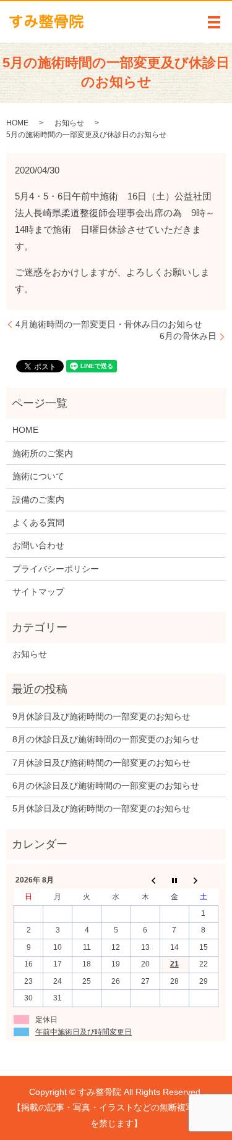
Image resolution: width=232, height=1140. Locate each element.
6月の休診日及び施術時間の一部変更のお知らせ (105, 785)
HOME (17, 123)
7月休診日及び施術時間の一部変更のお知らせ (101, 763)
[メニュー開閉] (214, 22)
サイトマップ (38, 592)
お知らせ (69, 123)
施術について (38, 476)
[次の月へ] (203, 881)
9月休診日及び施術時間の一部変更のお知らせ (101, 716)
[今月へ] (174, 881)
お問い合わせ (38, 545)
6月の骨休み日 (188, 336)
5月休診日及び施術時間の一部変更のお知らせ (101, 808)
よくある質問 (38, 522)
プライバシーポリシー (55, 569)
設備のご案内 (38, 500)
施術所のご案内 (42, 453)
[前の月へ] (145, 881)
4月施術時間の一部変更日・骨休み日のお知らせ (108, 324)
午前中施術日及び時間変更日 (83, 1032)
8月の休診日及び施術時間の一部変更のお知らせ (105, 739)
